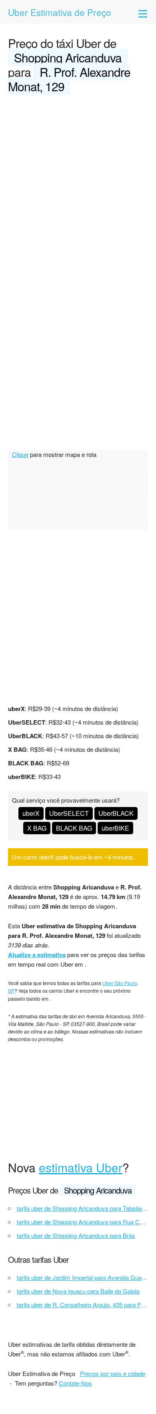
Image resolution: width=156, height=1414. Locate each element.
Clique (20, 454)
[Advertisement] (78, 184)
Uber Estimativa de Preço (59, 12)
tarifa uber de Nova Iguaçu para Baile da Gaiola (78, 1291)
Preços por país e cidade (112, 1373)
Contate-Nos (75, 1383)
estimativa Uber (80, 1167)
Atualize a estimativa (37, 954)
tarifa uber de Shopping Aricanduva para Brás (76, 1235)
